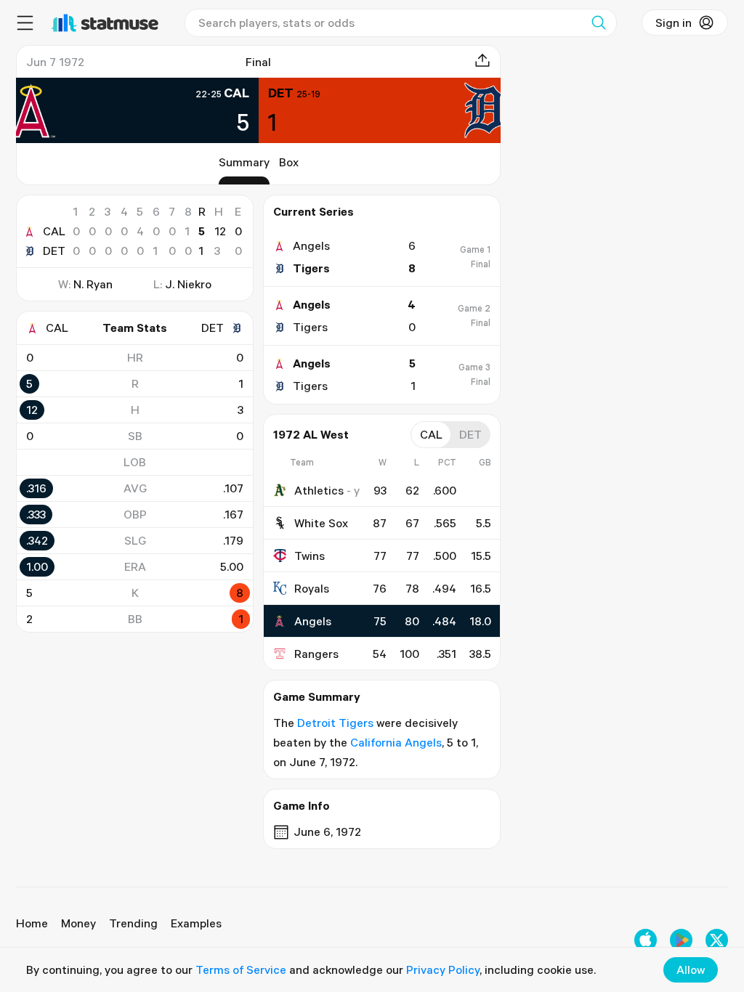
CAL (54, 231)
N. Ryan (93, 284)
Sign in (673, 23)
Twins (309, 556)
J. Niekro (188, 284)
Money (78, 923)
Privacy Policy (443, 969)
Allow (690, 969)
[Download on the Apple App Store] (645, 940)
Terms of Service (240, 969)
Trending (133, 923)
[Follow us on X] (717, 940)
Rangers (316, 654)
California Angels (396, 742)
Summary (244, 162)
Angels (312, 621)
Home (32, 923)
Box (289, 162)
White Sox (321, 523)
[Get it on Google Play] (681, 940)
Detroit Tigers (335, 723)
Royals (311, 588)
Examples (196, 923)
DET (54, 251)
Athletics (319, 490)
